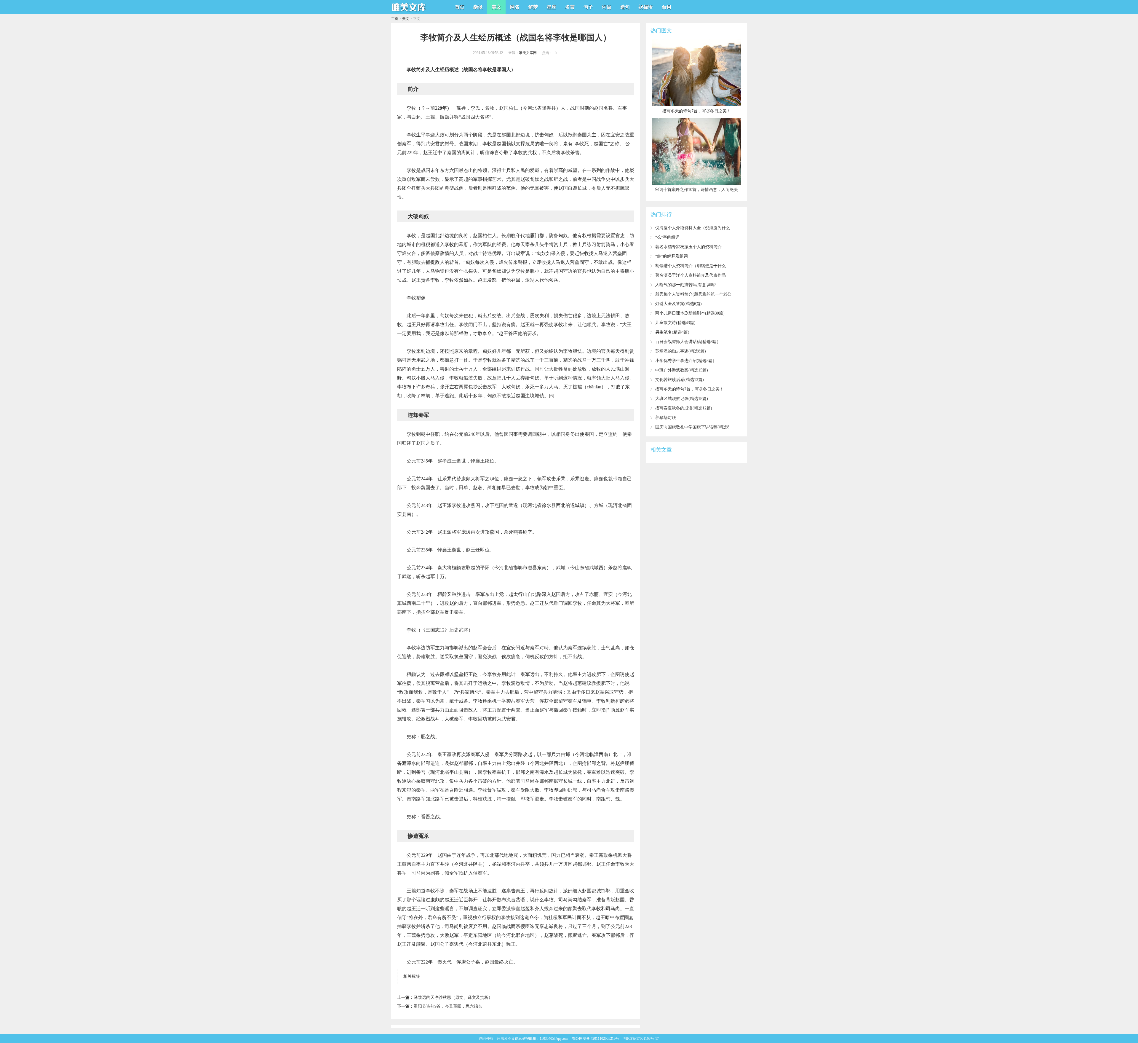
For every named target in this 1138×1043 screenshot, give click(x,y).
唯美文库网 (528, 53)
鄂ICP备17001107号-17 (641, 1038)
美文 (496, 6)
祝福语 (646, 6)
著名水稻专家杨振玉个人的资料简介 (688, 247)
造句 (625, 6)
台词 (666, 6)
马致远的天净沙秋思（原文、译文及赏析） (453, 997)
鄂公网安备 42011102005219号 (595, 1038)
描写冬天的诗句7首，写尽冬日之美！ (689, 389)
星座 (551, 6)
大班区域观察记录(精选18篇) (681, 398)
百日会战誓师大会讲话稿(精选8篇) (686, 341)
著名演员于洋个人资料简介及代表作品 (690, 275)
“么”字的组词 (667, 237)
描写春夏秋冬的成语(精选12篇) (683, 408)
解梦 (533, 6)
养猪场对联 (665, 417)
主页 (394, 19)
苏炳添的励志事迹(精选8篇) (680, 351)
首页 (459, 6)
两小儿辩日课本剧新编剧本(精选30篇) (690, 313)
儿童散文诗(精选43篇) (675, 322)
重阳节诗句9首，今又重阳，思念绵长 (448, 1006)
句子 (588, 6)
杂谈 (478, 6)
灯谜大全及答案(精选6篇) (678, 304)
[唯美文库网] (409, 12)
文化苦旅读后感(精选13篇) (679, 379)
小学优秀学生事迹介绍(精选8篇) (684, 360)
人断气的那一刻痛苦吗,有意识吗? (685, 285)
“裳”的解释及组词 (671, 256)
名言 (570, 6)
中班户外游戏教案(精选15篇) (681, 370)
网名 (515, 6)
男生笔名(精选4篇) (672, 332)
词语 (606, 6)
